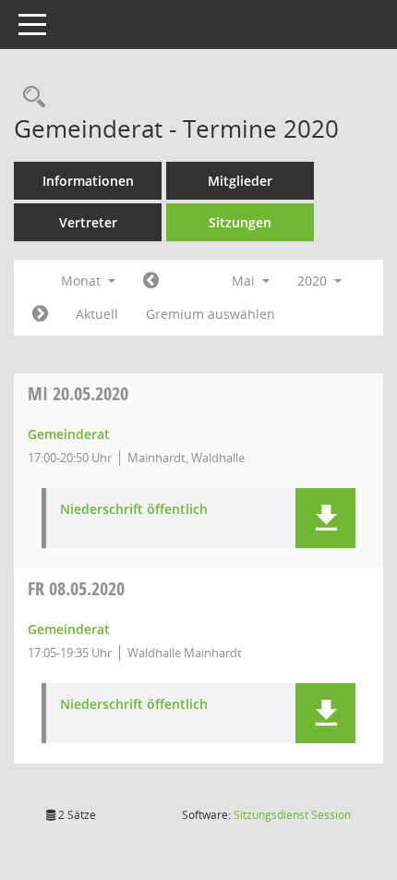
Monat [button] (82, 280)
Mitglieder (240, 180)
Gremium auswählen (210, 314)
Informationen (88, 180)
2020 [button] (314, 280)
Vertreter (88, 222)
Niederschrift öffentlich (134, 510)
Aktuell (97, 314)
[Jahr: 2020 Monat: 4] (151, 281)
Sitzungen (240, 222)
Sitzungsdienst (292, 815)
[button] (325, 518)
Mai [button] (245, 280)
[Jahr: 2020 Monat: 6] (40, 314)
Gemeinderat (69, 434)
